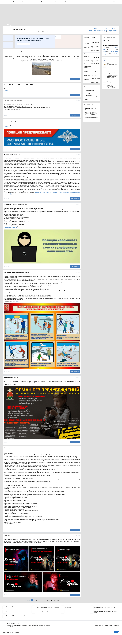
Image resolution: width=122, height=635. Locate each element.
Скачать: (6, 90)
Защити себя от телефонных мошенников (15, 204)
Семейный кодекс (89, 120)
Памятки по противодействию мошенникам (16, 121)
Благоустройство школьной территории (15, 51)
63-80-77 (116, 47)
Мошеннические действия (11, 377)
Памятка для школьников (11, 448)
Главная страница (99, 625)
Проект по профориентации (12, 154)
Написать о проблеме (24, 44)
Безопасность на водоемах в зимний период (16, 272)
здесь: (17, 301)
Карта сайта (116, 625)
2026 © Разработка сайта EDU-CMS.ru (11, 632)
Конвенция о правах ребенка (91, 117)
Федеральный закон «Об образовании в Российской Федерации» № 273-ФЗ (91, 113)
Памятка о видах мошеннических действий (91, 96)
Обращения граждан (69, 1)
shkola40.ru (116, 53)
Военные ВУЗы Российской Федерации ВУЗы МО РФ (18, 85)
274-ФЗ (86, 99)
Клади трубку (7, 535)
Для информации (89, 93)
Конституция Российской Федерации (90, 109)
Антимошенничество (89, 90)
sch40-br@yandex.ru (114, 51)
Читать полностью (75, 79)
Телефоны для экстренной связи (13, 100)
